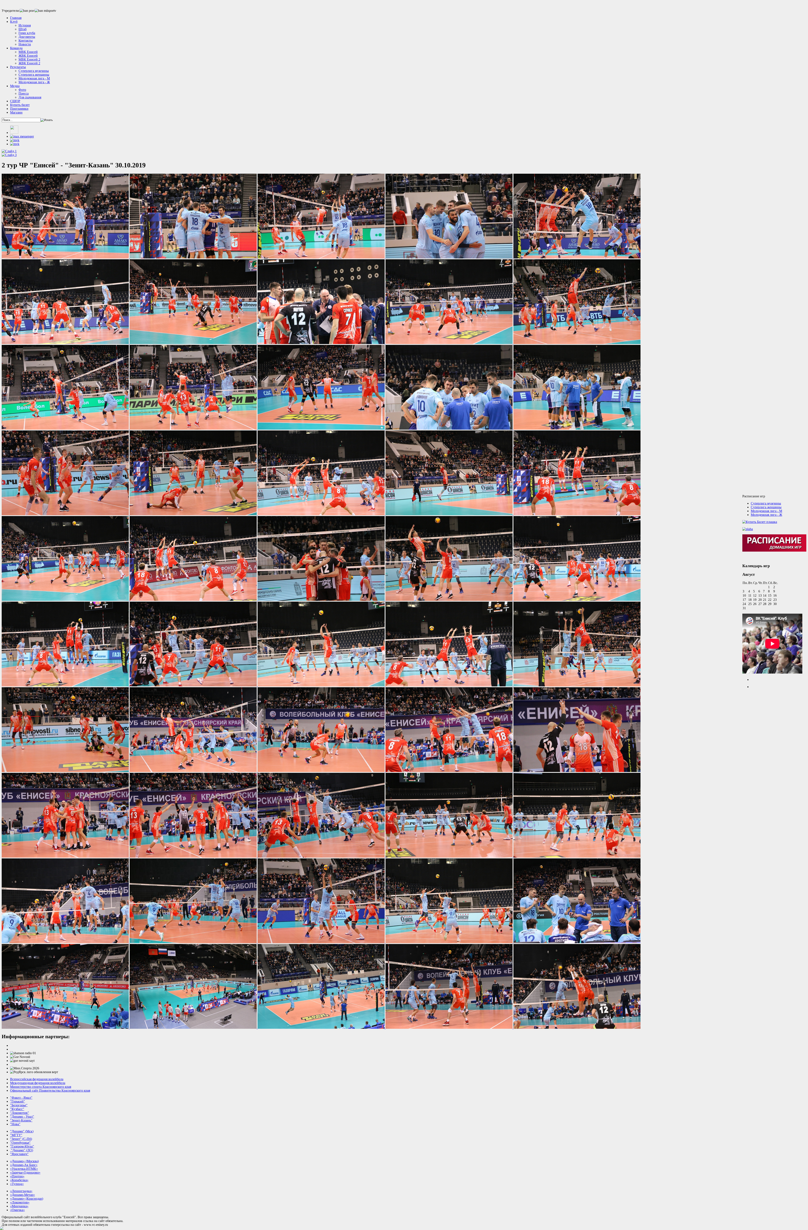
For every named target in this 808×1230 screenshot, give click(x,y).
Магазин (16, 112)
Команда (16, 48)
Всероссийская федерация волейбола (36, 1079)
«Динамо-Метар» (22, 1195)
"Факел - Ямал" (21, 1097)
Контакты (26, 40)
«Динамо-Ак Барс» (23, 1165)
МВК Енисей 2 (29, 59)
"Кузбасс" (17, 1109)
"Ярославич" (19, 1154)
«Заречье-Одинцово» (25, 1172)
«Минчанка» (19, 1206)
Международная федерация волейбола (37, 1083)
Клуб (13, 21)
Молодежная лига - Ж (34, 82)
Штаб (23, 29)
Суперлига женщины (34, 74)
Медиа (15, 86)
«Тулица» (17, 1184)
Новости (25, 44)
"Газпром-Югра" (22, 1146)
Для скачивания (30, 97)
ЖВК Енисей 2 (29, 63)
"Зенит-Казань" (21, 1120)
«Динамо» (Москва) (24, 1161)
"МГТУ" (16, 1135)
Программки (19, 108)
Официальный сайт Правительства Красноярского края (50, 1090)
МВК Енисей (28, 52)
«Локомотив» (19, 1202)
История (25, 25)
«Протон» (17, 1176)
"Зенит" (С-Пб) (21, 1139)
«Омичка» (17, 1210)
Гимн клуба (27, 33)
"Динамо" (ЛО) (21, 1150)
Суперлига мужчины (34, 71)
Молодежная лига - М (34, 78)
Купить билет (20, 105)
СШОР (15, 101)
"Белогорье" (19, 1105)
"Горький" (17, 1101)
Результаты (18, 67)
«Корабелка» (19, 1180)
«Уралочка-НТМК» (24, 1168)
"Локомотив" (19, 1113)
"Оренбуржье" (20, 1142)
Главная (15, 18)
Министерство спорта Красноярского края (40, 1086)
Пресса (24, 93)
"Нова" (15, 1124)
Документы (27, 36)
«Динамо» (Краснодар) (26, 1198)
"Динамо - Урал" (22, 1116)
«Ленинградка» (21, 1191)
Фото (22, 89)
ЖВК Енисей (28, 55)
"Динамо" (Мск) (21, 1131)
